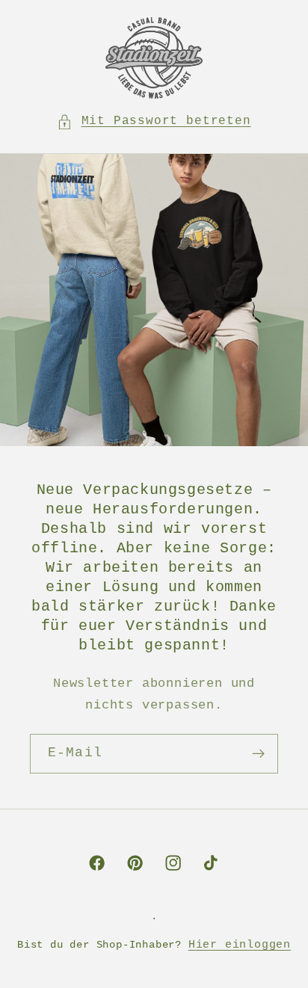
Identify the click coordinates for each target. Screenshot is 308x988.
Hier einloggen (239, 945)
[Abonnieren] (258, 754)
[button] (153, 121)
